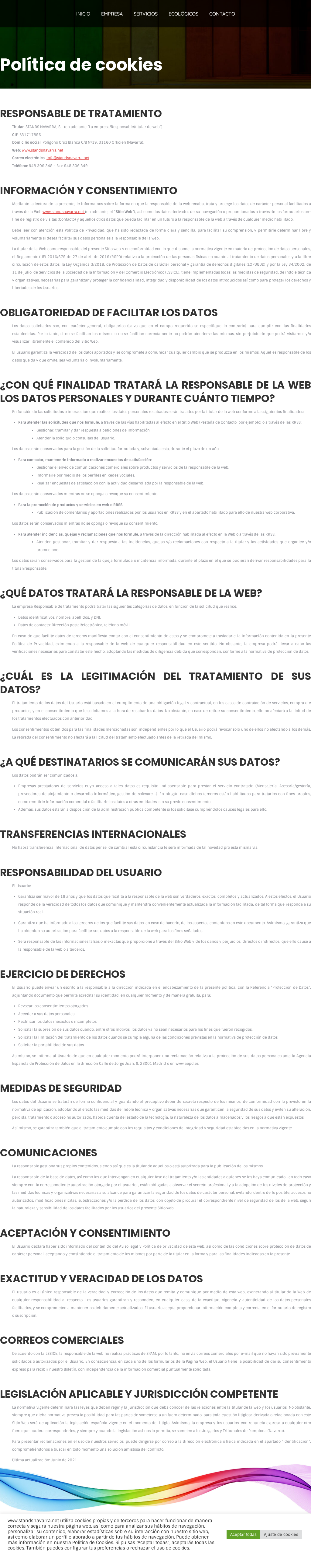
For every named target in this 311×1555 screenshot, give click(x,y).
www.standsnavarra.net (42, 150)
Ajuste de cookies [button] (281, 1534)
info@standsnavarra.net (67, 158)
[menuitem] (83, 13)
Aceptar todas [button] (243, 1534)
